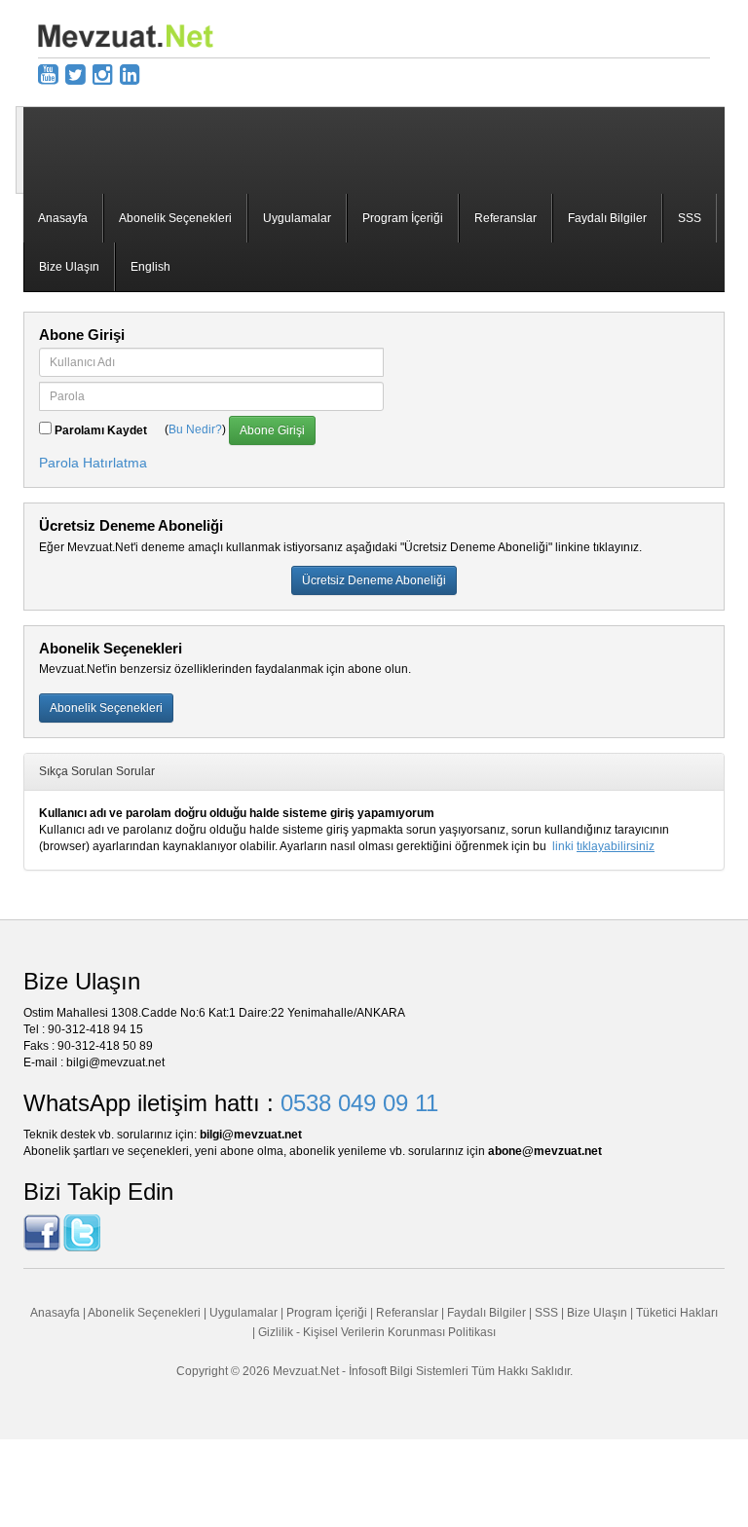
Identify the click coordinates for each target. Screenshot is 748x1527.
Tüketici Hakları (677, 1313)
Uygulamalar (297, 218)
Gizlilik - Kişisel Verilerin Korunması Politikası (377, 1332)
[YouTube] (48, 74)
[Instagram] (103, 74)
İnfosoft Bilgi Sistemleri (408, 1371)
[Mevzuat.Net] (125, 35)
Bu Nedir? (195, 430)
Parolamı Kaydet (101, 430)
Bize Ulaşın (69, 267)
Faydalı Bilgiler (607, 218)
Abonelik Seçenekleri (175, 218)
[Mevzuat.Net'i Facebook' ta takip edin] (41, 1232)
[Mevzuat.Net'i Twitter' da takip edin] (81, 1232)
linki (603, 846)
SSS (689, 218)
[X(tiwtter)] (75, 74)
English (150, 267)
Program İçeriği (402, 218)
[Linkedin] (130, 74)
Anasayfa (63, 218)
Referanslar (505, 218)
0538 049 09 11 (359, 1103)
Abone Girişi (272, 430)
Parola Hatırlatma (93, 462)
